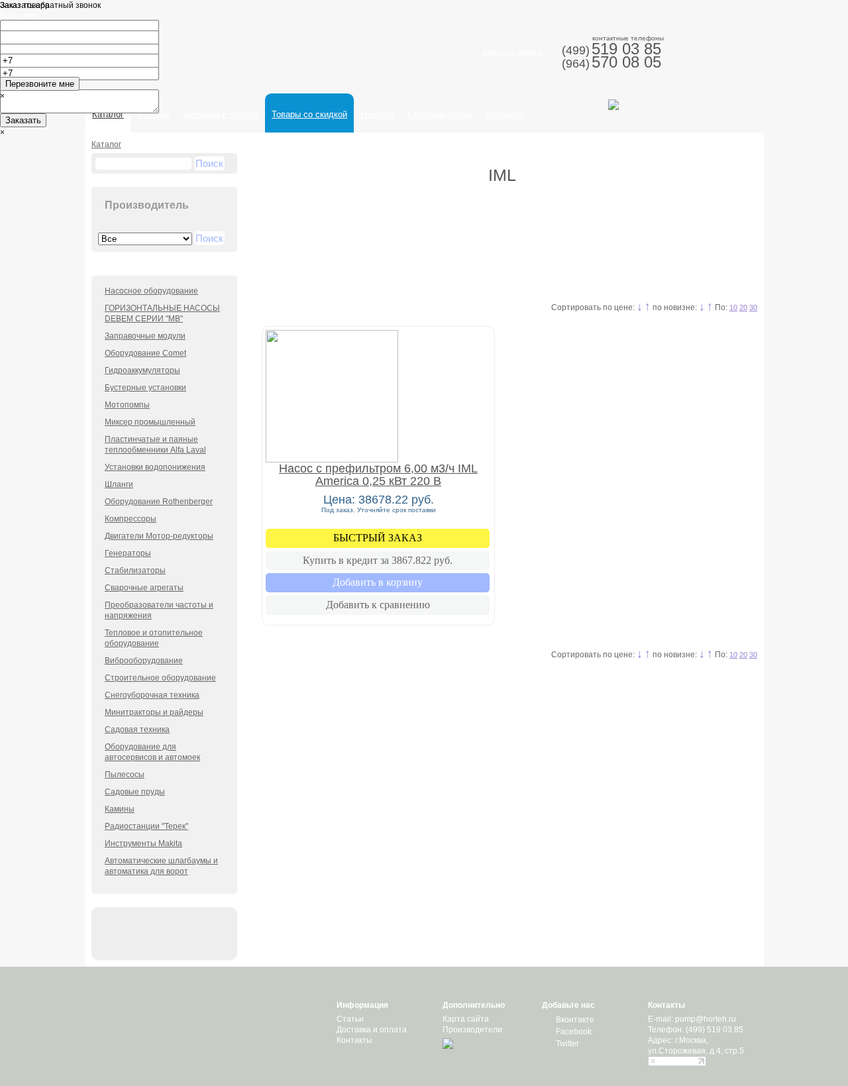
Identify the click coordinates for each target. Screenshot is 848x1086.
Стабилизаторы (135, 570)
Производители (472, 1029)
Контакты (504, 114)
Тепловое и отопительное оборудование (154, 638)
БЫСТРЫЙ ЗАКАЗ (377, 537)
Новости (377, 114)
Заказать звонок (512, 52)
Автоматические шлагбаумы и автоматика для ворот (161, 866)
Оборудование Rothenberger (159, 501)
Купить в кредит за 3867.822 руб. (377, 560)
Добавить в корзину (378, 582)
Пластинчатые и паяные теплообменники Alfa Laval (155, 445)
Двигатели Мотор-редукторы (159, 536)
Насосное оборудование (151, 291)
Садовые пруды (135, 791)
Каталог (106, 144)
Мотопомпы (127, 404)
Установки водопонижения (155, 467)
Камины (119, 809)
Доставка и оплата (220, 114)
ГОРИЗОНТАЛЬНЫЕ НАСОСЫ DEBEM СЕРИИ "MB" (162, 313)
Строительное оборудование (160, 677)
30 (753, 307)
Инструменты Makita (143, 843)
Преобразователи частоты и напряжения (159, 610)
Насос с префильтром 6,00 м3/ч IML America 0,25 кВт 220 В (378, 475)
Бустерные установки (145, 387)
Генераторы (128, 553)
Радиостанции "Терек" (146, 826)
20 (743, 307)
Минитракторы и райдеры (154, 712)
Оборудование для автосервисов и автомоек (152, 752)
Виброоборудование (144, 660)
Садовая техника (137, 729)
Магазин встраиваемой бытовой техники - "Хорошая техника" (197, 56)
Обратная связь (440, 114)
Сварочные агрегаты (144, 587)
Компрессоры (130, 518)
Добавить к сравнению (378, 604)
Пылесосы (124, 774)
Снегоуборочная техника (152, 695)
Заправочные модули (145, 336)
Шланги (119, 484)
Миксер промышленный (150, 422)
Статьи (350, 1019)
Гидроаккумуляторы (142, 370)
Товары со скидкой (309, 114)
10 (733, 307)
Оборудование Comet (145, 353)
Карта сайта (466, 1019)
